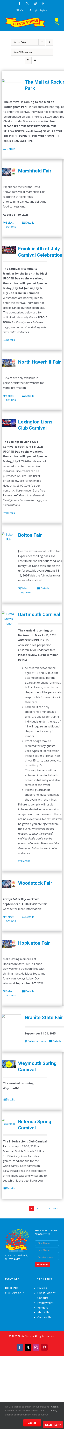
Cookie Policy (54, 1408)
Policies (42, 1288)
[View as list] (35, 60)
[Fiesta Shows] (17, 1231)
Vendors (42, 1308)
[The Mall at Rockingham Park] (11, 84)
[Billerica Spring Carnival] (9, 1122)
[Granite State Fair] (11, 1020)
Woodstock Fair (35, 883)
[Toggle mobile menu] (57, 19)
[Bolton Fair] (9, 537)
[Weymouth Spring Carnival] (9, 1064)
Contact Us (44, 1317)
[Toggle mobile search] (57, 23)
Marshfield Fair (34, 171)
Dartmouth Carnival (39, 614)
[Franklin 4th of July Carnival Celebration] (9, 250)
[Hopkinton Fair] (9, 944)
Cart (22, 10)
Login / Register (40, 10)
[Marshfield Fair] (9, 172)
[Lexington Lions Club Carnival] (9, 423)
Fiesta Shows (25, 1336)
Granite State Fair (44, 1017)
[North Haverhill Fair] (9, 363)
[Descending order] (49, 42)
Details (10, 149)
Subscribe (42, 1264)
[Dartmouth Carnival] (9, 619)
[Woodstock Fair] (9, 884)
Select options (11, 224)
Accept (32, 1422)
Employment (45, 1303)
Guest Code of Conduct (46, 1295)
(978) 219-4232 (14, 1293)
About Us (43, 1312)
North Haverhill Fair (39, 362)
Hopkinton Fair (34, 943)
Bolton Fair (30, 535)
